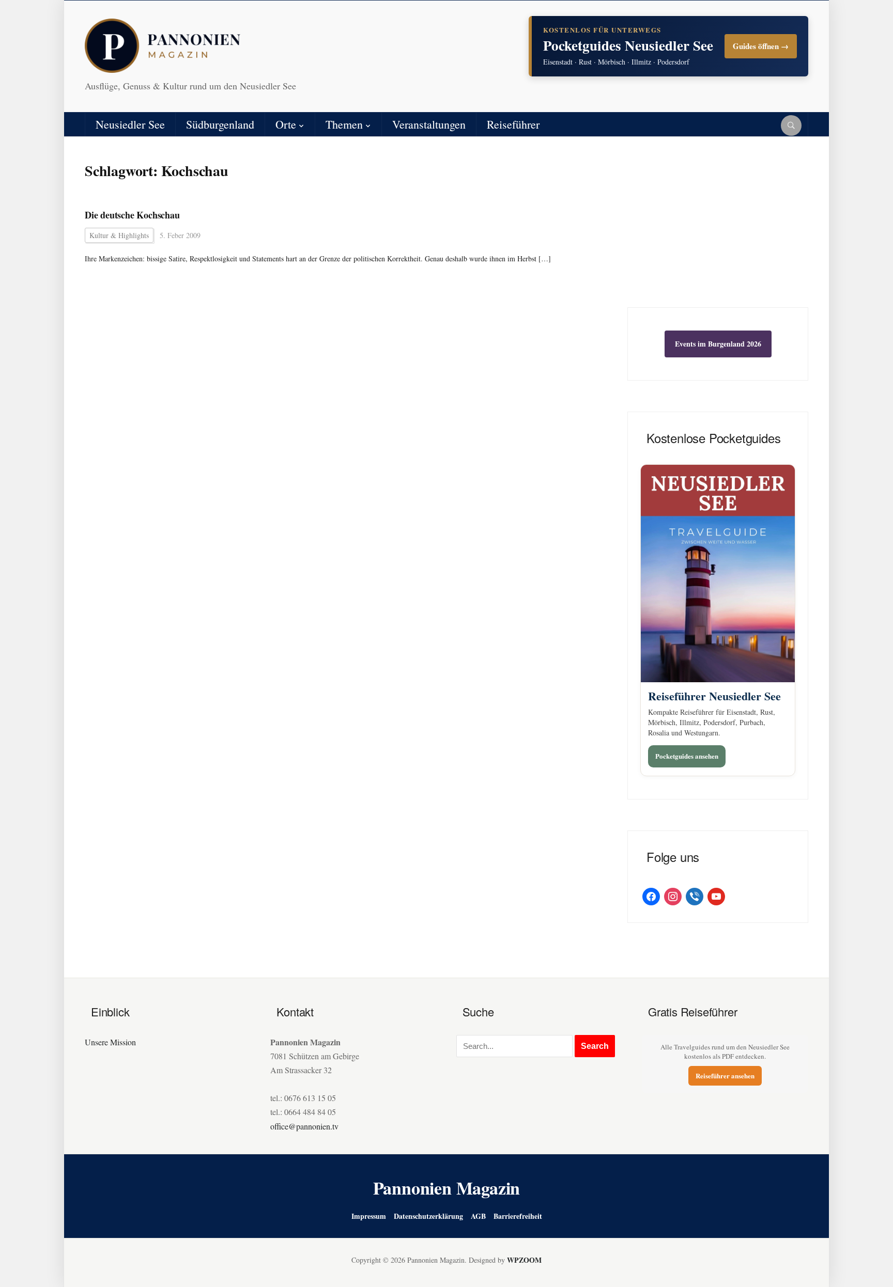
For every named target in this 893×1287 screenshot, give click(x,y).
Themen (344, 124)
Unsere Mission (110, 1042)
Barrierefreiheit (518, 1216)
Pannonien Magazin (446, 1188)
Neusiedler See (130, 124)
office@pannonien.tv (304, 1126)
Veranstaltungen (429, 124)
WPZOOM (524, 1259)
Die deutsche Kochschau (132, 215)
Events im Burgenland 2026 (718, 343)
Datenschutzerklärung (428, 1216)
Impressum (368, 1216)
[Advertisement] (717, 230)
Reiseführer (513, 124)
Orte (285, 124)
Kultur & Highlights (119, 235)
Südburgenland (220, 124)
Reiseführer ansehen (725, 1075)
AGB (478, 1216)
